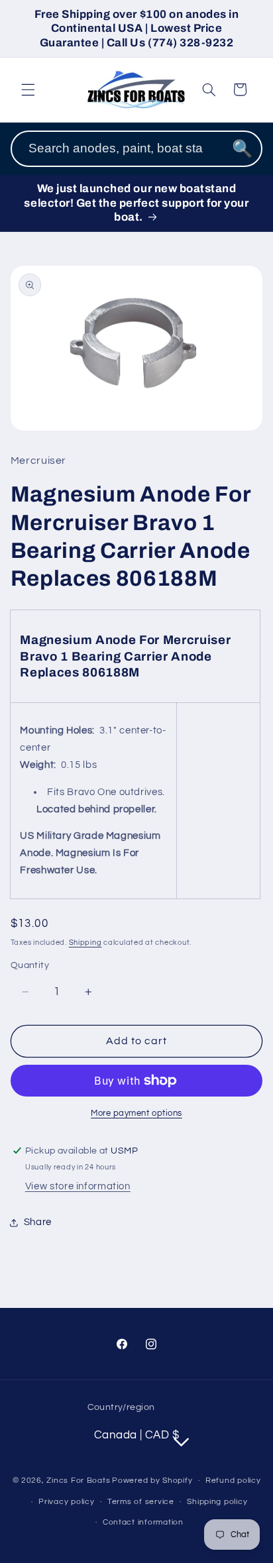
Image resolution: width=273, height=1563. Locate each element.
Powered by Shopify (152, 1480)
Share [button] (38, 1222)
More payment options (136, 1113)
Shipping (85, 942)
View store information (78, 1186)
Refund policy (233, 1480)
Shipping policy (217, 1501)
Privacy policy (66, 1501)
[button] (28, 89)
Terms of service (140, 1501)
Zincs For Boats (78, 1480)
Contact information (143, 1522)
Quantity (30, 965)
